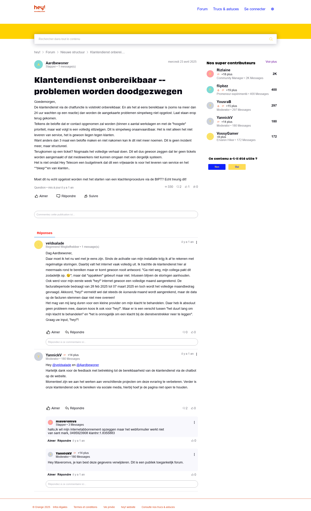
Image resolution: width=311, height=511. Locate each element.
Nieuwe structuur (72, 52)
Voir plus (271, 61)
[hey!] (39, 9)
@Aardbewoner (87, 365)
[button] (52, 440)
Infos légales (60, 507)
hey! (37, 52)
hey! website (128, 507)
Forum (202, 9)
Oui (237, 166)
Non (217, 166)
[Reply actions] (194, 422)
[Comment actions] (196, 242)
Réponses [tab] (44, 233)
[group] (169, 187)
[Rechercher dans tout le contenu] (271, 39)
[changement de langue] (272, 9)
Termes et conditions (85, 507)
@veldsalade (61, 365)
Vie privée (109, 507)
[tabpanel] (116, 364)
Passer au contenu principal (19, 2)
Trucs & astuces (226, 9)
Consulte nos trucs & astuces (158, 507)
